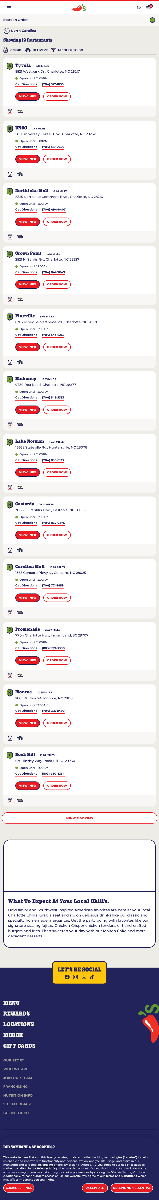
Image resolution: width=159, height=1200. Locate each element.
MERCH (13, 1035)
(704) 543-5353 (53, 397)
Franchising (15, 1087)
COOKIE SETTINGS (19, 1187)
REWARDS (16, 1014)
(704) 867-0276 (53, 523)
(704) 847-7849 (53, 272)
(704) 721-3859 (53, 585)
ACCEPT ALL (95, 1187)
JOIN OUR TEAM (17, 1078)
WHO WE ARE (15, 1069)
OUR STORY (13, 1060)
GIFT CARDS (19, 1046)
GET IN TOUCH (16, 1113)
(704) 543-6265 (53, 335)
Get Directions (26, 84)
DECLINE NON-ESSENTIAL (132, 1187)
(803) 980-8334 (53, 773)
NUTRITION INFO (18, 1095)
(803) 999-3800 (53, 648)
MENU (11, 1003)
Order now (57, 96)
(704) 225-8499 (53, 711)
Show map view (79, 818)
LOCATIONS (18, 1025)
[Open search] (139, 7)
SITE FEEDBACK (17, 1104)
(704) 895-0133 (53, 460)
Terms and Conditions (121, 1175)
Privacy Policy (47, 1168)
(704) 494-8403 (54, 209)
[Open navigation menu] (9, 7)
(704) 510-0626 (53, 147)
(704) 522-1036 (53, 84)
